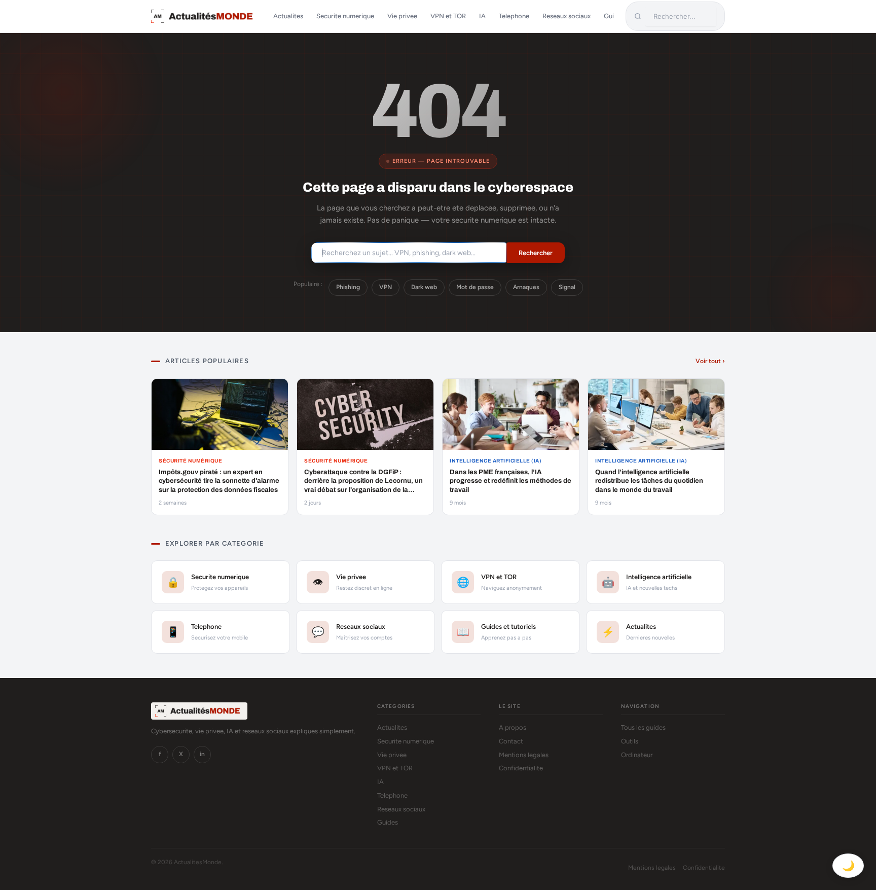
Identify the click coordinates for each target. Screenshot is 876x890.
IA (482, 16)
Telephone (514, 16)
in (202, 754)
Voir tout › (710, 361)
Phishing (348, 287)
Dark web (424, 287)
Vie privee (402, 16)
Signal (567, 287)
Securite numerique (345, 16)
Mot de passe (475, 287)
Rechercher (536, 253)
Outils (629, 741)
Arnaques (526, 287)
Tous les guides (643, 727)
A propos (512, 727)
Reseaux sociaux (566, 16)
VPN (385, 287)
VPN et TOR (448, 16)
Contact (511, 741)
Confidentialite (521, 768)
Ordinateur (636, 755)
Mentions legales (524, 755)
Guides (387, 822)
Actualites (288, 16)
